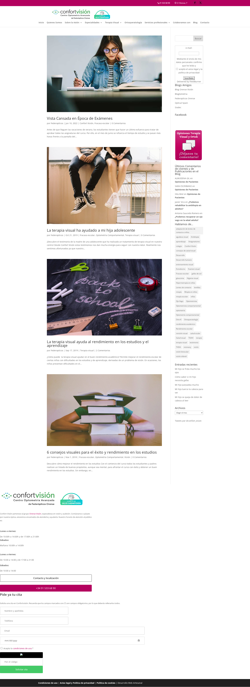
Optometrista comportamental (188, 306)
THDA (178, 347)
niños (193, 296)
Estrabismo (180, 269)
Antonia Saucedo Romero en (189, 217)
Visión (127, 457)
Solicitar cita (21, 669)
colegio (179, 246)
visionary (187, 347)
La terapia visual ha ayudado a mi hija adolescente (91, 230)
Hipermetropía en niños (185, 283)
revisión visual (182, 333)
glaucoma (180, 278)
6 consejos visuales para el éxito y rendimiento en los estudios (102, 452)
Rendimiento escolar (184, 329)
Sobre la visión (72, 23)
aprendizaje (181, 241)
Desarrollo (180, 255)
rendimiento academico (185, 324)
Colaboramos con (181, 23)
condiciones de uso (22, 648)
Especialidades (92, 23)
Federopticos (57, 123)
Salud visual (181, 338)
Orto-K (178, 319)
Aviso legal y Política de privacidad (77, 683)
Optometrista (191, 301)
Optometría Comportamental (110, 235)
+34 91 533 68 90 (46, 588)
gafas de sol (196, 273)
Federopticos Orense (185, 98)
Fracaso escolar (101, 123)
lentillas (197, 287)
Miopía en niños (190, 292)
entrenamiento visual (184, 264)
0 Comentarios (119, 123)
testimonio (194, 342)
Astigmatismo (194, 241)
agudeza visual (182, 237)
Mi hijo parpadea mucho (187, 384)
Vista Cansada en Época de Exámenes (79, 118)
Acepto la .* (18, 648)
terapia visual (181, 342)
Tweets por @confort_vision (188, 420)
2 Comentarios (103, 350)
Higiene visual (192, 278)
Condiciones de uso (48, 683)
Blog (195, 23)
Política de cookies (106, 683)
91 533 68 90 (165, 3)
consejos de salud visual (185, 250)
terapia (199, 338)
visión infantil (181, 356)
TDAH (191, 338)
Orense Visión (35, 514)
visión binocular (182, 352)
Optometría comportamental (187, 315)
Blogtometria (181, 94)
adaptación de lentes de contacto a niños (185, 231)
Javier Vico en (188, 205)
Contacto (204, 23)
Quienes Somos (54, 23)
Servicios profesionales (156, 23)
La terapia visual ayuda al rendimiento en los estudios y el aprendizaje (98, 343)
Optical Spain (181, 103)
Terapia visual (132, 235)
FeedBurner (195, 81)
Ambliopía (195, 237)
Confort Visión (86, 123)
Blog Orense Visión (184, 89)
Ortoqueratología (133, 23)
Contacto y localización (46, 578)
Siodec (178, 107)
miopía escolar (182, 296)
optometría (180, 310)
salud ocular (195, 333)
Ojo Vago (179, 301)
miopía (179, 292)
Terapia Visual (112, 23)
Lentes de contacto (183, 287)
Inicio (41, 23)
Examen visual (194, 269)
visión (196, 347)
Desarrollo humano (184, 260)
